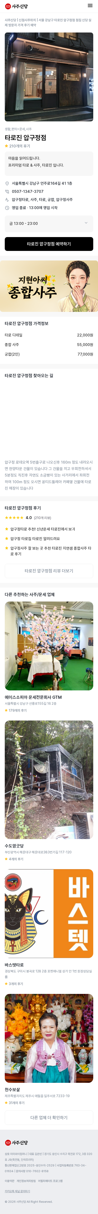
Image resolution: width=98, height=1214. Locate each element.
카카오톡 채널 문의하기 (17, 1191)
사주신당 (10, 20)
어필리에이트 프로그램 (50, 1181)
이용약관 (9, 1181)
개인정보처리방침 (26, 1181)
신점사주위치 (27, 20)
